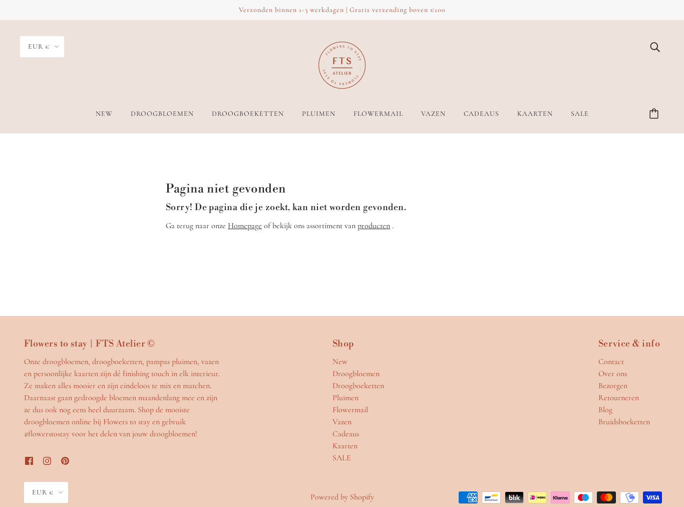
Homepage (245, 226)
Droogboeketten (358, 386)
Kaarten (345, 446)
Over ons (612, 374)
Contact (611, 362)
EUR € (39, 46)
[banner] (342, 64)
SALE (341, 458)
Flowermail (350, 410)
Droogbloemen (356, 374)
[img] (655, 46)
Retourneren (618, 398)
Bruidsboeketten (624, 422)
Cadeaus (345, 434)
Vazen (342, 422)
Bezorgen (612, 386)
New (340, 362)
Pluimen (345, 398)
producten (374, 226)
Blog (605, 410)
